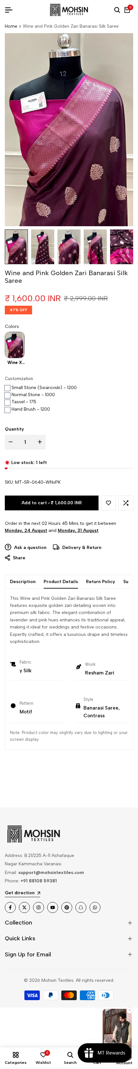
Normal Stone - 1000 (33, 394)
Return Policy (100, 581)
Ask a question (30, 547)
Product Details (61, 581)
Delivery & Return (81, 547)
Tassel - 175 (24, 401)
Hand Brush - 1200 (31, 409)
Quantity (14, 429)
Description (23, 581)
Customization (19, 378)
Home (11, 26)
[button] (108, 503)
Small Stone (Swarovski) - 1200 (44, 387)
